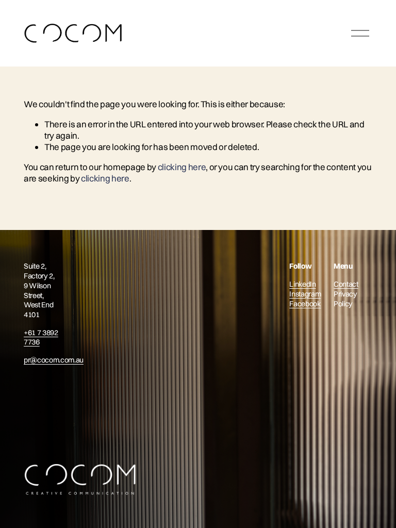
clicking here (182, 166)
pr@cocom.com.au (54, 360)
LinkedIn (302, 284)
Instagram (305, 293)
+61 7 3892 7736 (41, 336)
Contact (346, 284)
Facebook (305, 303)
